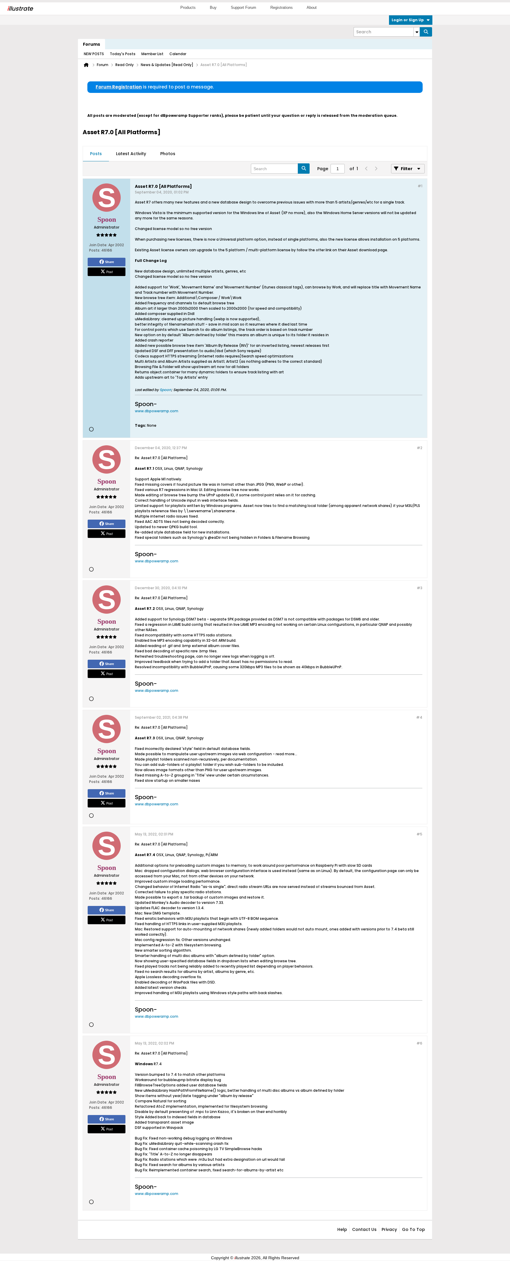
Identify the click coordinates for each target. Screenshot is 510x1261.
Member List (152, 53)
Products (188, 7)
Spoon (165, 389)
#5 (419, 834)
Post (109, 271)
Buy (213, 7)
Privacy (389, 1229)
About (312, 7)
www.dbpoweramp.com (156, 410)
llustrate (20, 8)
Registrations (281, 7)
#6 (419, 1043)
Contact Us (364, 1229)
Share (109, 262)
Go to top (413, 1229)
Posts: (94, 250)
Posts (96, 154)
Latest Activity (131, 154)
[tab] (96, 154)
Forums (91, 44)
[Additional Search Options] (416, 32)
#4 (419, 717)
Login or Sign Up (408, 19)
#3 (419, 587)
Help (342, 1229)
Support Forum (243, 7)
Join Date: (98, 244)
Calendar (177, 53)
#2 (419, 447)
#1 (420, 185)
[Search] (426, 32)
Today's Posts (122, 53)
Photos (167, 154)
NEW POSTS (94, 53)
